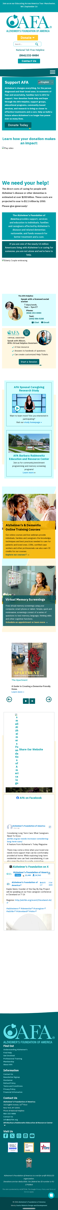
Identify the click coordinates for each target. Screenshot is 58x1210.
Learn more (28, 472)
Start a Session (29, 361)
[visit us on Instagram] (19, 1136)
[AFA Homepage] (29, 23)
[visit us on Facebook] (5, 1136)
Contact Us (29, 61)
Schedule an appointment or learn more (25, 622)
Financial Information (12, 1092)
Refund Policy (9, 1083)
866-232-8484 (9, 1113)
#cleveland (21, 911)
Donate (26, 38)
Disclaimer (8, 1080)
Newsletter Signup (11, 1077)
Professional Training (12, 1058)
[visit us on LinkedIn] (25, 1136)
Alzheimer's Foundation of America (25, 884)
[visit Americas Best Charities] (29, 1162)
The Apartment (20, 680)
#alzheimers (12, 908)
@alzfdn (43, 884)
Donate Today (18, 125)
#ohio (32, 911)
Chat (36, 322)
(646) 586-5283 (36, 318)
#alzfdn (10, 911)
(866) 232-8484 (29, 55)
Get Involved (9, 1055)
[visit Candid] (29, 1147)
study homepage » (33, 422)
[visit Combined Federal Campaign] (45, 1147)
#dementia (26, 908)
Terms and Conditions (13, 1086)
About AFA (7, 1064)
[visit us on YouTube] (32, 1136)
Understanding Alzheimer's (15, 1049)
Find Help (7, 1052)
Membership (8, 1061)
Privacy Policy (9, 1089)
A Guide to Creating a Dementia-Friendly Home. (31, 689)
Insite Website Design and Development (31, 1205)
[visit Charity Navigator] (13, 1147)
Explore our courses (16, 554)
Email (46, 322)
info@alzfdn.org (10, 1119)
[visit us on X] (12, 1136)
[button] (9, 671)
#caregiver (38, 908)
